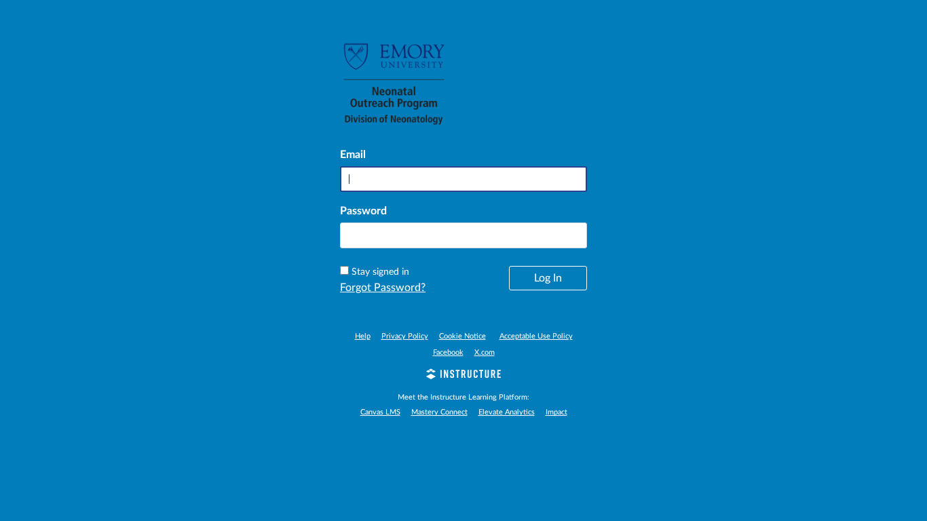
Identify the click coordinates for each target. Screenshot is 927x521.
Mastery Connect (439, 412)
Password (363, 211)
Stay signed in (380, 272)
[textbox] (463, 235)
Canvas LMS (380, 412)
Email (353, 154)
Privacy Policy (404, 336)
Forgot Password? (382, 287)
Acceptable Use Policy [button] (536, 336)
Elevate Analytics (506, 412)
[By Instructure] (463, 376)
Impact (556, 412)
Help (363, 336)
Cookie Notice (462, 336)
